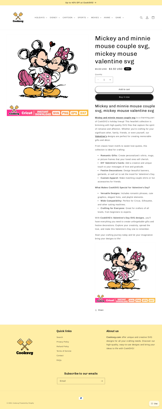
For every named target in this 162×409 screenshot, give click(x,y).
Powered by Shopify (26, 403)
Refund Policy (63, 346)
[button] (40, 17)
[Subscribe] (102, 381)
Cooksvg (16, 403)
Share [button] (100, 310)
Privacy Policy (63, 342)
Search (60, 337)
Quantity (98, 74)
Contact (60, 356)
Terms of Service (64, 351)
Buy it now (124, 97)
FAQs (59, 360)
